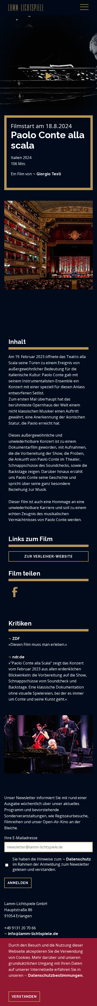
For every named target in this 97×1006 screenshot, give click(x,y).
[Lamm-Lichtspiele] (25, 7)
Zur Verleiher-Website (48, 556)
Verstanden (24, 996)
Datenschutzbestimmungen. (55, 975)
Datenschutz (78, 859)
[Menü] (84, 4)
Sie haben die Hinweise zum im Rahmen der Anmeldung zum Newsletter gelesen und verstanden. (51, 864)
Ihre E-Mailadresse (20, 837)
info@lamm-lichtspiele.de (33, 933)
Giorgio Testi (48, 174)
